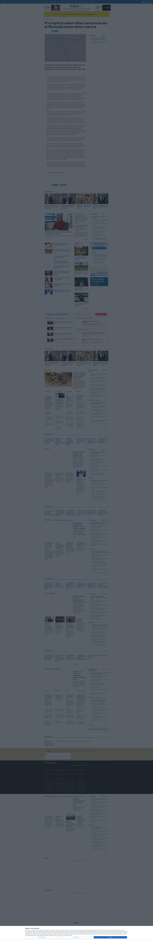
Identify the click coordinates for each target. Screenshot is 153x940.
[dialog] (76, 933)
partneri (30, 930)
